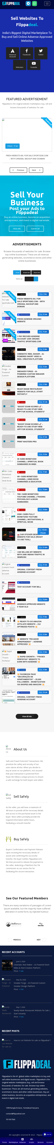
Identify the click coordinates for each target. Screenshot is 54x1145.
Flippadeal (41, 1135)
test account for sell (29, 587)
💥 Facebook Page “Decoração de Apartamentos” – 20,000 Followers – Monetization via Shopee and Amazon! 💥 (31, 679)
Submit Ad (35, 228)
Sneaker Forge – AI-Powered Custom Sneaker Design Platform (30, 374)
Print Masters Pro (27, 442)
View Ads (17, 228)
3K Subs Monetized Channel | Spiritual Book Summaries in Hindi (30, 461)
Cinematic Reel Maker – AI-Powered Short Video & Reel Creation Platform (30, 356)
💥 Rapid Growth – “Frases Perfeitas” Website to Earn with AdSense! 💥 (31, 659)
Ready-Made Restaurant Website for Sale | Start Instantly (30, 391)
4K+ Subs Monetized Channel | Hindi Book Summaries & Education (29, 479)
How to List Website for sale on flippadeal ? (32, 1040)
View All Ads (27, 716)
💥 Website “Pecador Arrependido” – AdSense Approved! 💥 (29, 641)
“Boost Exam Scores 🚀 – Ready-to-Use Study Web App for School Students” (31, 409)
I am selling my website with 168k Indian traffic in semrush (31, 554)
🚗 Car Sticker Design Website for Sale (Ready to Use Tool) (30, 537)
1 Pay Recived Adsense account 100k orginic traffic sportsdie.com (29, 339)
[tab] (16, 272)
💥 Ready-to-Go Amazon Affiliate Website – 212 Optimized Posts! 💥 (29, 624)
